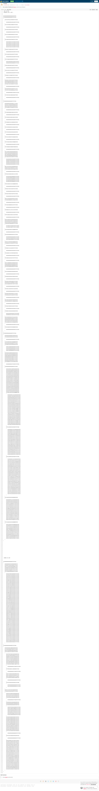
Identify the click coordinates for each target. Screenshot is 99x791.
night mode (22, 784)
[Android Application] (50, 781)
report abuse (29, 786)
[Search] (22, 1)
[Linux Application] (58, 781)
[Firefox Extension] (43, 781)
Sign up (96, 1)
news (32, 784)
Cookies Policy (88, 784)
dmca (25, 786)
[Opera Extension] (55, 781)
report (97, 9)
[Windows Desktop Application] (48, 781)
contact (33, 786)
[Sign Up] (81, 788)
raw (90, 9)
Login (92, 1)
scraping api (28, 784)
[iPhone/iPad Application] (45, 781)
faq (16, 784)
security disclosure (20, 786)
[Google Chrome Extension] (40, 781)
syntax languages (9, 784)
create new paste (3, 784)
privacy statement (3, 786)
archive (14, 784)
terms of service (14, 786)
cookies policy (9, 786)
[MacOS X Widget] (53, 781)
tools (18, 784)
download (93, 9)
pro (34, 784)
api (25, 784)
